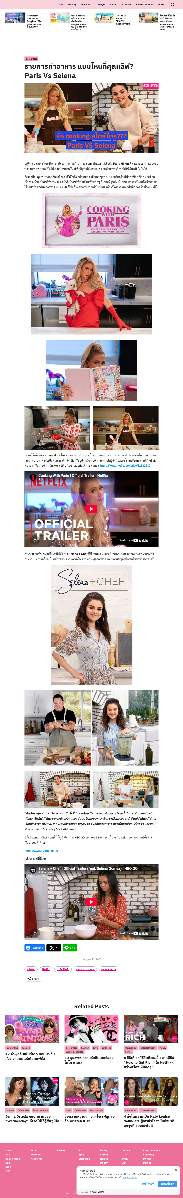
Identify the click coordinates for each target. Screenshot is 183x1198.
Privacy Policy (130, 1177)
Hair (33, 1150)
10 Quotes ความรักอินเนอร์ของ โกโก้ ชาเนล (89, 1060)
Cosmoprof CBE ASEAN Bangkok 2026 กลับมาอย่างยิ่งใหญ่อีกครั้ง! (34, 21)
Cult (124, 1163)
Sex (7, 1154)
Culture (126, 4)
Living (113, 4)
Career (104, 1154)
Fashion (85, 4)
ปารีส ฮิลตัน (63, 969)
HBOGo (31, 969)
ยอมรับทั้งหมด (167, 1183)
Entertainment (144, 4)
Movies (10, 1110)
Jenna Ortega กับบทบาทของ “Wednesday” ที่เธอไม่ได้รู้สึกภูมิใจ (32, 1119)
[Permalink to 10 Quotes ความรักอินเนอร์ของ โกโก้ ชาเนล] (91, 1028)
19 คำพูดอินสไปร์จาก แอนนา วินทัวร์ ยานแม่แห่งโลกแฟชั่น (30, 1056)
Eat (81, 1150)
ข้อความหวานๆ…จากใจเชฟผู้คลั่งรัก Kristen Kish (90, 1119)
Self (7, 1163)
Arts (124, 1154)
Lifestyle (100, 4)
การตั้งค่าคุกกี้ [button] (148, 1183)
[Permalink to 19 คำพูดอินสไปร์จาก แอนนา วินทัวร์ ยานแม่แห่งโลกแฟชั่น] (32, 1028)
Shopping (84, 1158)
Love (60, 4)
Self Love (106, 1047)
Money (162, 1047)
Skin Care (37, 1158)
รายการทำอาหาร (85, 969)
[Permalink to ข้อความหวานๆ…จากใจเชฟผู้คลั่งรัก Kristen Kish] (91, 1091)
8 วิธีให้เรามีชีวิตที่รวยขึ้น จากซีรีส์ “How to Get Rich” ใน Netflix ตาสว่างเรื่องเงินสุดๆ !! (150, 1062)
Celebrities (31, 58)
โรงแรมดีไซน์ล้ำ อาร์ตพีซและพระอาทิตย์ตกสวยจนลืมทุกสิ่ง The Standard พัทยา (167, 22)
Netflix (46, 969)
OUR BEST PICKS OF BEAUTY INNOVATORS (123, 20)
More (161, 4)
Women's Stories (74, 1051)
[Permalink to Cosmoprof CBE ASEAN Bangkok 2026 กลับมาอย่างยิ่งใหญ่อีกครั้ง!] (15, 17)
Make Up (36, 1154)
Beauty (72, 4)
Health (104, 1158)
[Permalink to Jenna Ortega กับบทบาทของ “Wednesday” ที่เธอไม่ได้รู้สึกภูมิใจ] (32, 1091)
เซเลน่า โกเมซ (108, 969)
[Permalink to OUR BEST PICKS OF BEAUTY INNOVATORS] (104, 17)
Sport (82, 1154)
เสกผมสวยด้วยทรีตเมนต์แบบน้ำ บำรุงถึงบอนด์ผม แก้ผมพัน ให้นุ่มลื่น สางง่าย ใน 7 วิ (79, 22)
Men (7, 1171)
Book (125, 1158)
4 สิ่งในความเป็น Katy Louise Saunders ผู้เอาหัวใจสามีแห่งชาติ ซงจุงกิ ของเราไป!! (149, 1121)
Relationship (96, 1110)
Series (128, 1051)
